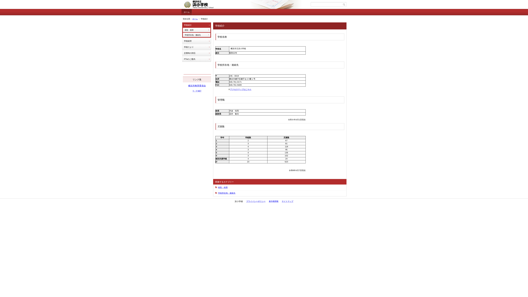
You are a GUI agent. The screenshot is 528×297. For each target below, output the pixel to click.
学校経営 (188, 41)
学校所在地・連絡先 (193, 35)
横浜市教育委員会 (197, 86)
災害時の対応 (190, 53)
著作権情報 (273, 201)
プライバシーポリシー (256, 201)
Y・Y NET (197, 91)
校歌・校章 (189, 30)
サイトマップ (287, 201)
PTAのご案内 (189, 59)
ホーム (187, 12)
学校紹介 (188, 25)
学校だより (189, 47)
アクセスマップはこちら (240, 89)
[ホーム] (246, 4)
